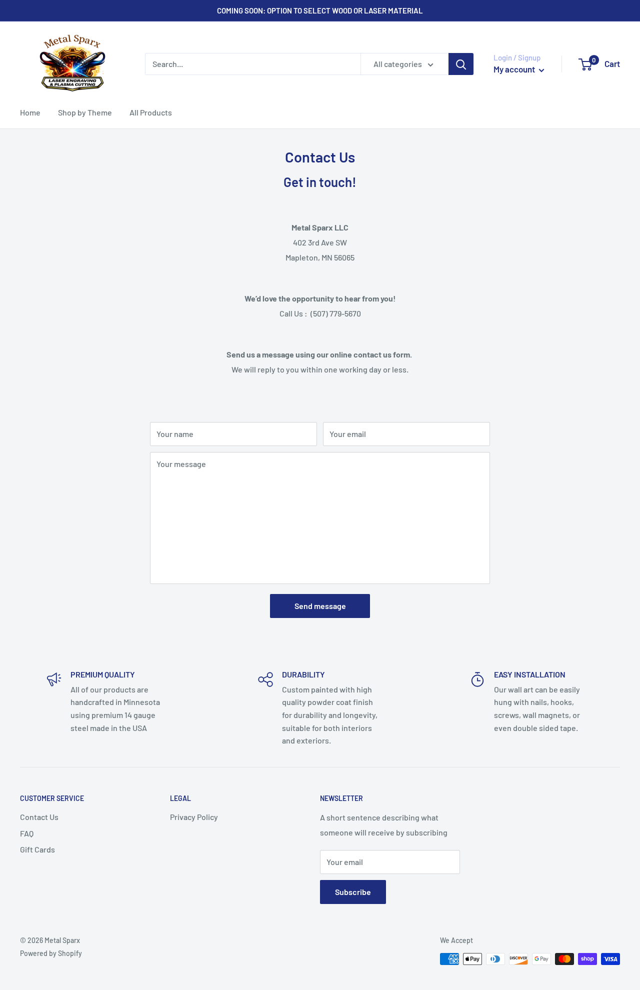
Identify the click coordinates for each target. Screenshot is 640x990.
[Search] (461, 64)
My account (515, 69)
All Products (151, 112)
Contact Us (39, 817)
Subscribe (353, 891)
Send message (320, 605)
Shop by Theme (85, 112)
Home (30, 112)
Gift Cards (37, 849)
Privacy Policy (194, 817)
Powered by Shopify (51, 953)
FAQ (27, 833)
